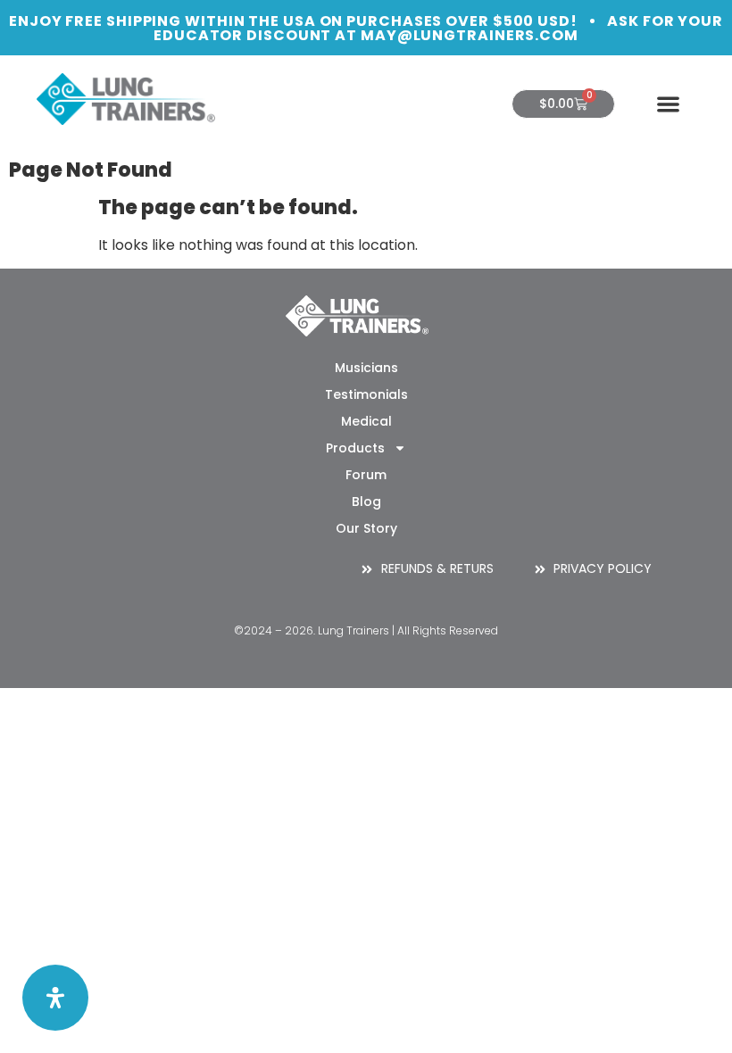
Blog (366, 501)
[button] (668, 104)
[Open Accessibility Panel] (55, 998)
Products (355, 448)
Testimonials (366, 394)
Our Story (366, 528)
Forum (366, 475)
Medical (366, 421)
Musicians (366, 368)
